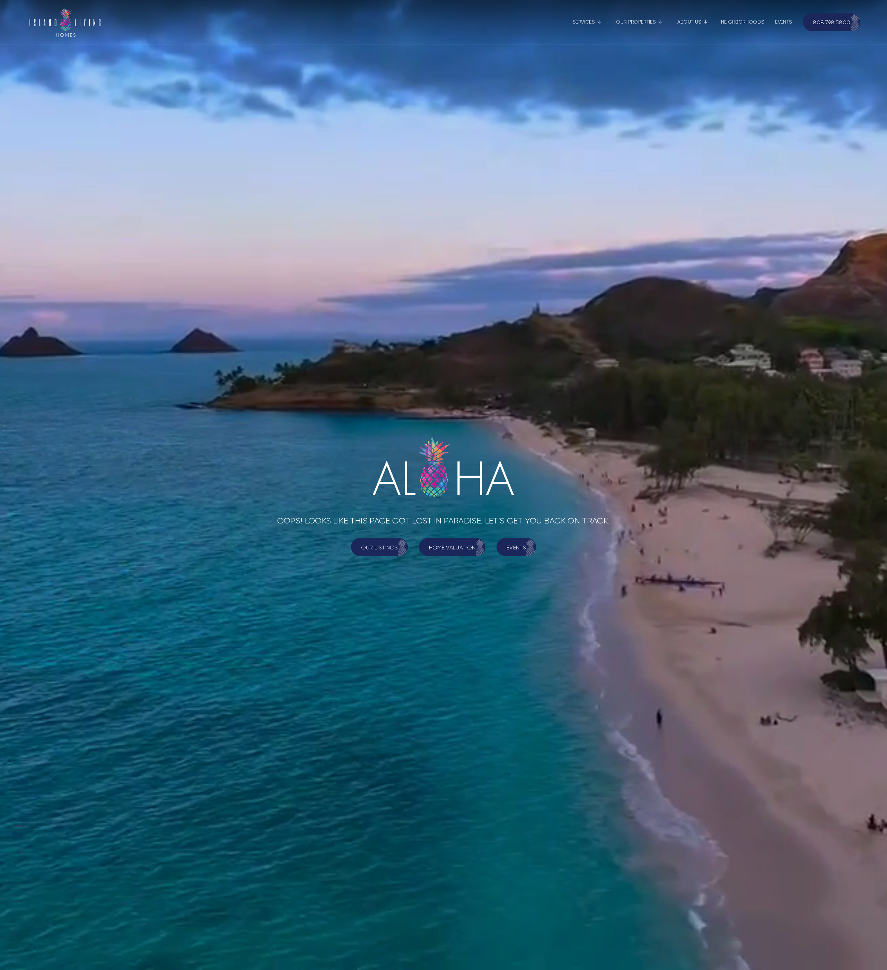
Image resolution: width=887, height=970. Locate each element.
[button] (587, 22)
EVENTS (783, 22)
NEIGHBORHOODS (742, 22)
